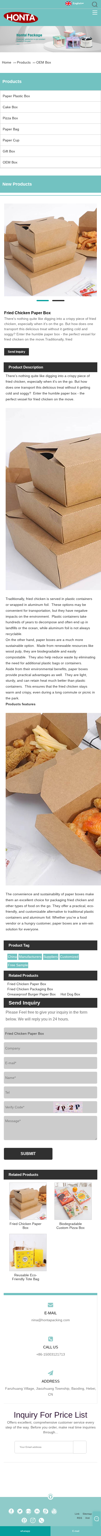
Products (24, 62)
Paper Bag (11, 129)
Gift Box (9, 151)
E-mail (75, 1531)
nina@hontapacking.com (50, 1320)
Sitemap (87, 1513)
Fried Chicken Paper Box (26, 984)
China (12, 957)
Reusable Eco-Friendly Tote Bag (25, 1277)
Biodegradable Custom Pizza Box (70, 1226)
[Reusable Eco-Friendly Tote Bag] (28, 1251)
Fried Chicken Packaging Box (30, 989)
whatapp (25, 1531)
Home (6, 62)
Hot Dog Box (70, 994)
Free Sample (18, 965)
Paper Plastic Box (16, 96)
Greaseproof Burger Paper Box (31, 994)
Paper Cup (11, 140)
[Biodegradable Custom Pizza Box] (73, 1200)
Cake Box (10, 107)
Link (77, 1513)
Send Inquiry (16, 351)
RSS (79, 1518)
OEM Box (43, 62)
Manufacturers (30, 957)
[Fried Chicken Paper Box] (50, 250)
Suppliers (50, 957)
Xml (87, 1518)
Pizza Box (10, 118)
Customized (69, 957)
